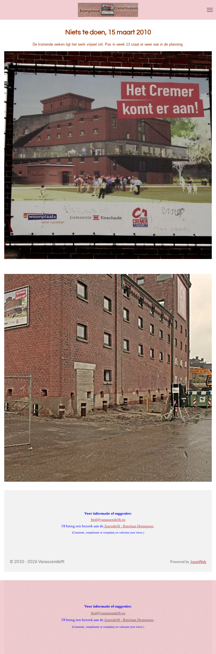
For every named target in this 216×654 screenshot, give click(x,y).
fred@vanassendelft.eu (108, 519)
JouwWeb (198, 562)
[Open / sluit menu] (210, 10)
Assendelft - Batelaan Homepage (129, 526)
